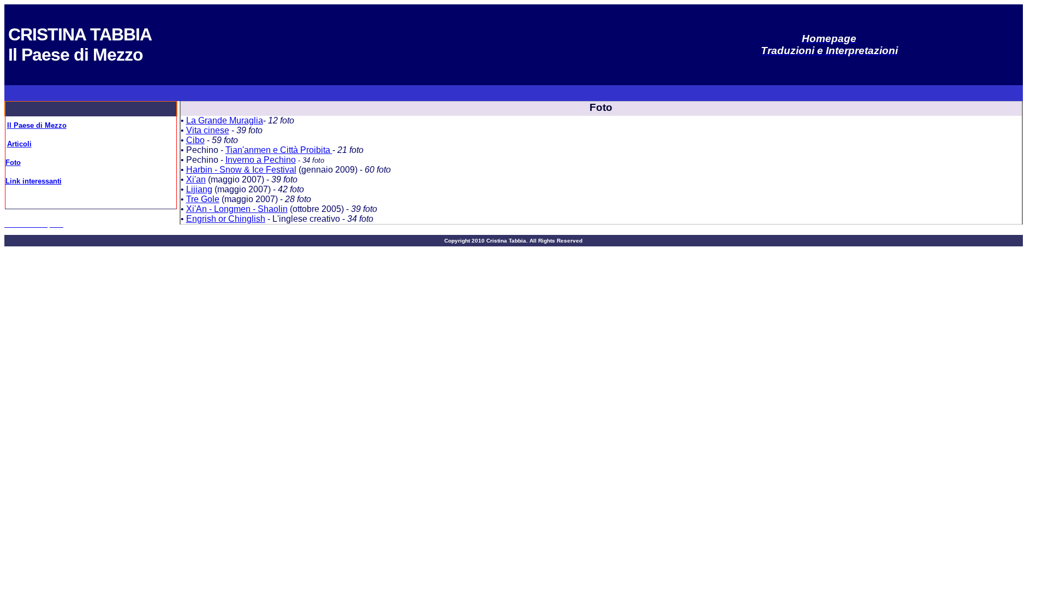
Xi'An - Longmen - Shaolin (237, 209)
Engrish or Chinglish (225, 218)
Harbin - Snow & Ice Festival (241, 169)
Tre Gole (202, 199)
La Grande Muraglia (224, 120)
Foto (13, 162)
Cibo (195, 140)
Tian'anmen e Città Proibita (278, 150)
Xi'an (196, 179)
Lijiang (199, 189)
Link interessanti (33, 181)
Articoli (19, 144)
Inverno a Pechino (260, 159)
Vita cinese (207, 130)
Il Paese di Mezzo (37, 125)
